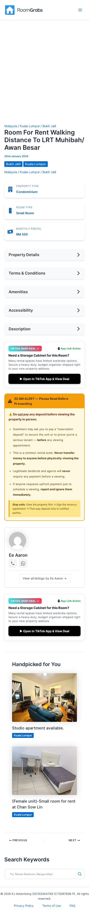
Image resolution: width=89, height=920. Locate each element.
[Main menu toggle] (80, 10)
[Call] (13, 563)
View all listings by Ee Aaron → (45, 578)
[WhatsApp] (23, 563)
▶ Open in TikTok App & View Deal (44, 379)
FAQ (72, 905)
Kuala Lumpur (30, 126)
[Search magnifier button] (80, 874)
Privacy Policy (24, 905)
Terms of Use (51, 905)
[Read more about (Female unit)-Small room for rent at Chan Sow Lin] (44, 770)
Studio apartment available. (38, 728)
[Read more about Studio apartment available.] (44, 697)
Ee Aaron (18, 555)
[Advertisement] (44, 77)
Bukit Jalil (49, 126)
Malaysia (10, 126)
